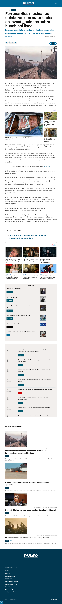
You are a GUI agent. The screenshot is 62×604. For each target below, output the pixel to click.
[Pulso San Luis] (28, 3)
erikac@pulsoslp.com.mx (11, 581)
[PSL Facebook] (6, 590)
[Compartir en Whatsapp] (12, 43)
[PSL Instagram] (12, 590)
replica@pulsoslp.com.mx (11, 584)
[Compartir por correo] (15, 43)
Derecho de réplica (10, 576)
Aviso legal (54, 599)
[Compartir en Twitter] (9, 42)
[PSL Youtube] (13, 591)
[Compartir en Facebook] (6, 43)
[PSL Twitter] (8, 591)
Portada (6, 10)
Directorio (7, 573)
